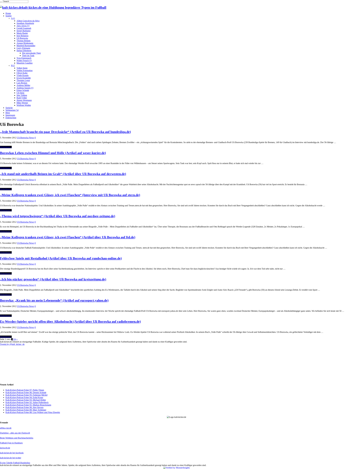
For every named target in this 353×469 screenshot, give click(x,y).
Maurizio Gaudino (25, 63)
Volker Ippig (22, 68)
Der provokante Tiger (31, 53)
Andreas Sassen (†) (25, 88)
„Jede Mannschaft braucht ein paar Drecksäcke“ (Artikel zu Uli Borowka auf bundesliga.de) (65, 132)
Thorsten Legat (23, 80)
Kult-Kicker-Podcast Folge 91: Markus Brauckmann (28, 405)
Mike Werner (22, 103)
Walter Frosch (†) (24, 60)
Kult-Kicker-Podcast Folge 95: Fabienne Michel (26, 395)
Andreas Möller (23, 85)
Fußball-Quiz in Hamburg (11, 443)
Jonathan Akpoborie (25, 23)
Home (8, 13)
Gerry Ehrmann (23, 48)
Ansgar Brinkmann (25, 43)
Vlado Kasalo (23, 75)
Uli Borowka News (25, 137)
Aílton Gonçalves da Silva (28, 21)
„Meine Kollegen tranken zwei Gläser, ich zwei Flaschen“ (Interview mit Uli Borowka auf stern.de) (70, 195)
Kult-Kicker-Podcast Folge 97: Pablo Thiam (25, 390)
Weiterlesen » (6, 147)
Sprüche (9, 108)
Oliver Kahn (22, 73)
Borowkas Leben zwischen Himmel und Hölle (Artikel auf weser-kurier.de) (53, 153)
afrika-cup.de (5, 428)
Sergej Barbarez (23, 31)
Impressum (10, 115)
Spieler (9, 16)
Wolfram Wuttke (24, 105)
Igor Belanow (23, 35)
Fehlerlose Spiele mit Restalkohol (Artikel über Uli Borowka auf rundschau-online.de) (61, 258)
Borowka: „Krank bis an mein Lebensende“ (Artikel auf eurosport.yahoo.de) (54, 300)
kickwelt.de (5, 448)
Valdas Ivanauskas (25, 70)
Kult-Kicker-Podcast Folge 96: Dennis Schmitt (26, 392)
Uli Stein (20, 93)
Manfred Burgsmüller (26, 45)
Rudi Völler (22, 98)
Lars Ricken (22, 83)
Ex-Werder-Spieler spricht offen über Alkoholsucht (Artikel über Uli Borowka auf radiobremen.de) (70, 321)
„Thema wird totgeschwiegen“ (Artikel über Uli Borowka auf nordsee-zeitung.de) (57, 216)
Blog (8, 112)
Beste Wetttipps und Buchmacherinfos (16, 438)
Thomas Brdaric (24, 40)
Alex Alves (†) (23, 26)
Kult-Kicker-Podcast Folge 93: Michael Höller (26, 400)
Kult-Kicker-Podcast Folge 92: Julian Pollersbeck (27, 402)
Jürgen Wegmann (24, 100)
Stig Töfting (22, 95)
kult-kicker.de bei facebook (12, 453)
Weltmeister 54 (12, 110)
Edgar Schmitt (23, 90)
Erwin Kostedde (24, 78)
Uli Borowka (22, 38)
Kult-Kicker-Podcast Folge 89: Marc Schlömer (26, 410)
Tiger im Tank (28, 55)
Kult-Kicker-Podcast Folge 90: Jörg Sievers (24, 407)
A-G (13, 18)
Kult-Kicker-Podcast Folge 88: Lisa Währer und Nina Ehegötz (33, 412)
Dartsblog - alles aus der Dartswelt (15, 433)
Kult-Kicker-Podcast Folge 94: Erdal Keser (24, 397)
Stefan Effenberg (24, 50)
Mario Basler (22, 33)
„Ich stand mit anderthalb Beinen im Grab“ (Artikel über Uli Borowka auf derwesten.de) (63, 174)
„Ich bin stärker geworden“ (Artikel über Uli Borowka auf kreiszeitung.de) (53, 279)
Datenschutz (11, 117)
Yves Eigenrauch (24, 58)
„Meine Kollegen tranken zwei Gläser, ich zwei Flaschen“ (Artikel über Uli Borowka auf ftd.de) (67, 237)
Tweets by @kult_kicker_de (12, 344)
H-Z (13, 65)
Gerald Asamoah (24, 28)
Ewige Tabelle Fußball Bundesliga (15, 463)
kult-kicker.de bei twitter (10, 458)
